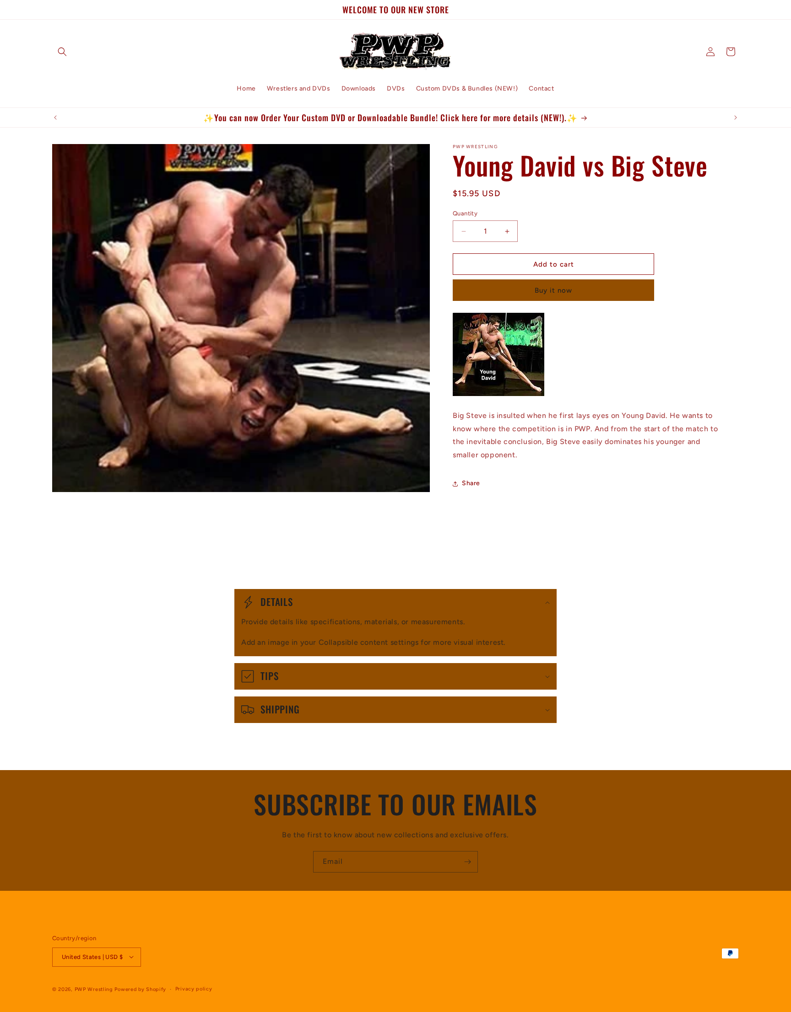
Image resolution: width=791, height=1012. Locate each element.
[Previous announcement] (55, 117)
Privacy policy (193, 988)
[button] (62, 52)
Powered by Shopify (140, 989)
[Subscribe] (467, 862)
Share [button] (471, 483)
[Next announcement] (736, 117)
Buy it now (553, 291)
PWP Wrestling (94, 989)
